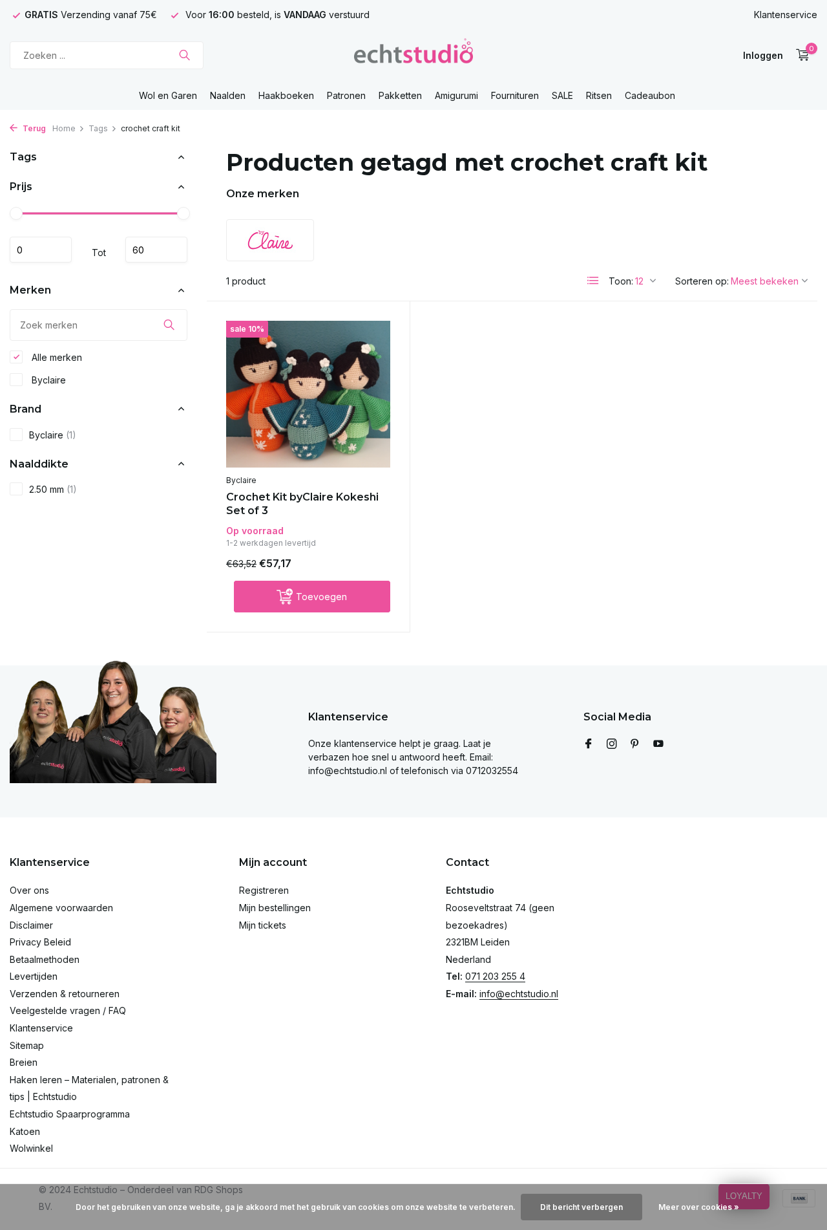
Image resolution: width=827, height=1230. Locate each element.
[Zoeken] (184, 55)
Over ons (29, 890)
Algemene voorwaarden (61, 907)
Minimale (41, 250)
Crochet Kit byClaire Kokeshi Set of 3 (302, 504)
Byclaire (47, 379)
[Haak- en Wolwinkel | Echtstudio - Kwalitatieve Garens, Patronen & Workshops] (413, 55)
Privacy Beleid (40, 941)
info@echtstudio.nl (518, 993)
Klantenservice (785, 14)
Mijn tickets (262, 925)
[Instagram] (612, 744)
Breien (23, 1062)
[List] (593, 280)
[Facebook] (588, 744)
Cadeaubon (650, 95)
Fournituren (515, 95)
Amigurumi (456, 95)
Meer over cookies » (698, 1207)
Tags (98, 128)
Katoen (25, 1131)
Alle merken (55, 356)
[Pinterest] (635, 744)
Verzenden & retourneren (65, 993)
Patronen (346, 95)
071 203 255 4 (495, 976)
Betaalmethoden (44, 959)
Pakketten (400, 95)
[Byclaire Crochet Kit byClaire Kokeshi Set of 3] (308, 394)
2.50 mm (53, 489)
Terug (33, 128)
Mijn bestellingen (275, 907)
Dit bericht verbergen (581, 1207)
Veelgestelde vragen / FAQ (68, 1010)
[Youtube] (658, 744)
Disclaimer (31, 925)
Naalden (228, 95)
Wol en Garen (168, 95)
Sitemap (27, 1045)
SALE (562, 95)
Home (64, 128)
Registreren (264, 890)
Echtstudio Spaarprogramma (70, 1113)
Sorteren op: (702, 280)
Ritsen (599, 95)
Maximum (156, 250)
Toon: (621, 280)
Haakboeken (286, 95)
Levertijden (34, 976)
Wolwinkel (31, 1148)
